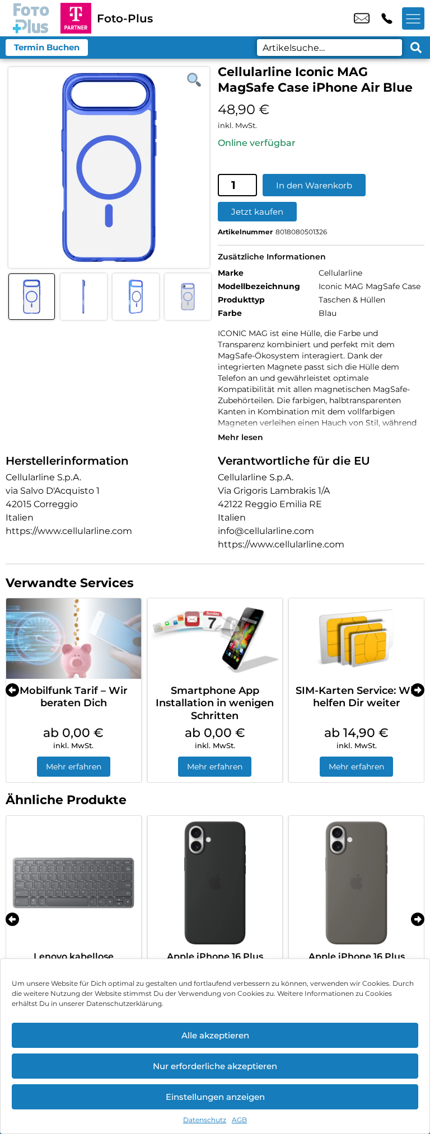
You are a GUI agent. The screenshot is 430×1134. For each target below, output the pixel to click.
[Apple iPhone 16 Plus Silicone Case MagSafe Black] (215, 883)
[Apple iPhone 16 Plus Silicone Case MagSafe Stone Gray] (356, 883)
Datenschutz (204, 1120)
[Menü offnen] (413, 18)
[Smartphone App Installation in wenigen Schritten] (215, 638)
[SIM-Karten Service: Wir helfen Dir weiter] (356, 638)
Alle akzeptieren (215, 1035)
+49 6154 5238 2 (386, 18)
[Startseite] (30, 18)
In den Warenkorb (314, 185)
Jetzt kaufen (257, 211)
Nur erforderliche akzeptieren (215, 1066)
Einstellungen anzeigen (215, 1097)
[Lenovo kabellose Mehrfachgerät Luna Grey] (73, 883)
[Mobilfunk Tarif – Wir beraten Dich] (73, 638)
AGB (239, 1120)
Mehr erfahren (73, 767)
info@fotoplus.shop (361, 18)
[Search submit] (416, 47)
